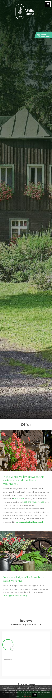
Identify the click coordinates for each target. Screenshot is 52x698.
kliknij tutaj (27, 696)
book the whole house (33, 502)
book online (19, 498)
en (11, 6)
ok (35, 695)
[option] (26, 653)
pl (6, 6)
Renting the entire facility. (15, 595)
